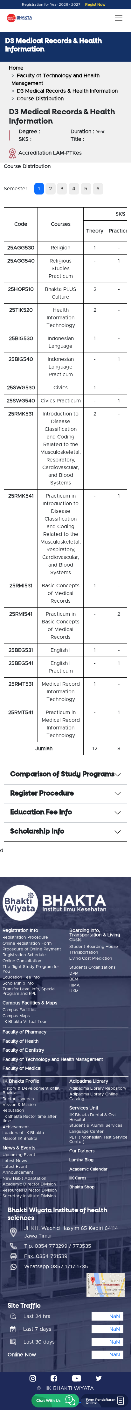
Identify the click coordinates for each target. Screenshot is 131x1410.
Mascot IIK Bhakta (20, 1139)
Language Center (86, 1132)
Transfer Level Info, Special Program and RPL (29, 991)
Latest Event (15, 1167)
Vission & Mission (19, 1105)
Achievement (16, 1127)
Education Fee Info (21, 977)
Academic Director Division (29, 1184)
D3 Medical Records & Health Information (67, 91)
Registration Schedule (24, 955)
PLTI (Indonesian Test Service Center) (98, 1139)
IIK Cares (77, 1178)
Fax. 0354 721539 (45, 1256)
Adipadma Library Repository (98, 1088)
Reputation (13, 1111)
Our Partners (81, 1151)
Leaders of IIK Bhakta (23, 1133)
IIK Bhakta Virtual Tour (25, 1022)
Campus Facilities (19, 1010)
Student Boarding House (93, 947)
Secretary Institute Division (29, 1196)
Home (16, 68)
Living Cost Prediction (90, 959)
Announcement (18, 1172)
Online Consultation (22, 961)
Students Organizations (92, 967)
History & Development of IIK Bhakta (31, 1090)
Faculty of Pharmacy (24, 1032)
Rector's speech (18, 1099)
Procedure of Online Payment (32, 949)
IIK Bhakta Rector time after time (30, 1119)
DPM (74, 974)
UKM (74, 991)
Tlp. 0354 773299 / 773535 (57, 1246)
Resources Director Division (30, 1190)
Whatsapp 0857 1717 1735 (56, 1266)
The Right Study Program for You (31, 969)
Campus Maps (16, 1016)
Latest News (15, 1161)
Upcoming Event (19, 1155)
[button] (55, 1400)
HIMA (74, 985)
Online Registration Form (27, 943)
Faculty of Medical (22, 1068)
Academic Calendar (88, 1169)
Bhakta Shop (81, 1187)
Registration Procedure (25, 937)
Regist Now (95, 4)
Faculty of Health (20, 1041)
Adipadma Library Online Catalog (93, 1096)
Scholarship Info (18, 983)
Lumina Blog (81, 1160)
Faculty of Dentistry (23, 1050)
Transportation (83, 952)
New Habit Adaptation (24, 1179)
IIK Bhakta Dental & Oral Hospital (92, 1117)
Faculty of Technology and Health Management (53, 1059)
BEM (73, 979)
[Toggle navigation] (118, 18)
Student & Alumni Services (95, 1126)
